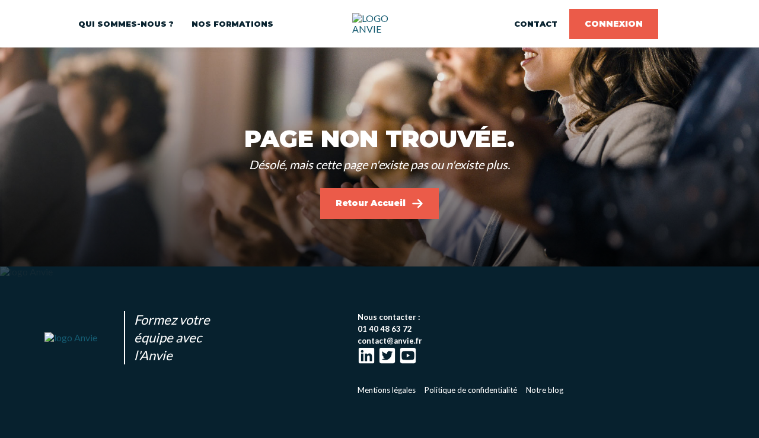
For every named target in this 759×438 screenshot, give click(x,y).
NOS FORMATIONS (232, 23)
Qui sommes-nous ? (126, 23)
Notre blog (544, 390)
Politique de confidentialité (471, 390)
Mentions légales (387, 390)
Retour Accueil (371, 203)
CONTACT (535, 23)
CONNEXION (614, 23)
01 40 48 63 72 (385, 329)
